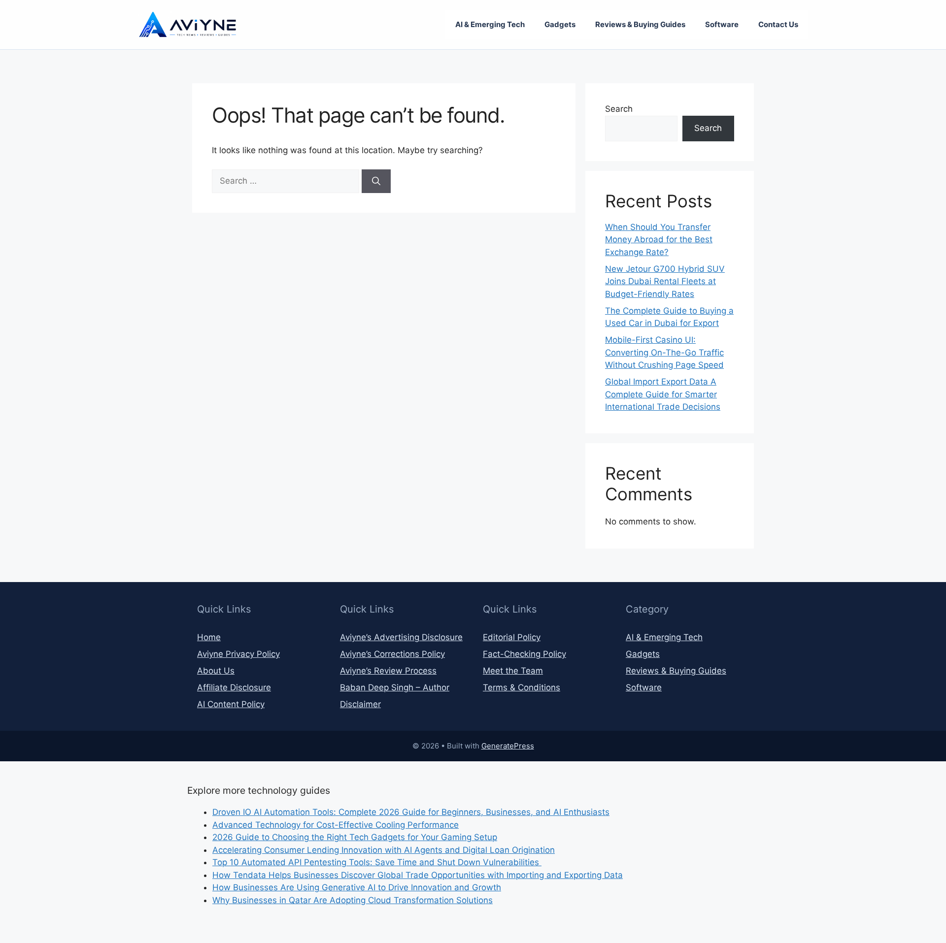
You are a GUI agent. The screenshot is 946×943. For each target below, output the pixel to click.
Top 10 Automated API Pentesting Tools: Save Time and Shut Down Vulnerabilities (376, 862)
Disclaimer (360, 704)
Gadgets (559, 24)
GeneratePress (507, 745)
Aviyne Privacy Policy (238, 654)
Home (209, 637)
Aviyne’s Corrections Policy (392, 654)
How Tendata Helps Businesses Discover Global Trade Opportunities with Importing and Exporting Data (417, 875)
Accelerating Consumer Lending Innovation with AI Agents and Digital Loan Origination (383, 850)
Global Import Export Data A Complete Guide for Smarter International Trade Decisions (662, 394)
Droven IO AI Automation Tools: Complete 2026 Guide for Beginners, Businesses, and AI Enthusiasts (410, 812)
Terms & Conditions (521, 687)
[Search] (376, 181)
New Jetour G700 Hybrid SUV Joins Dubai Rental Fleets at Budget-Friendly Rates (665, 281)
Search (619, 109)
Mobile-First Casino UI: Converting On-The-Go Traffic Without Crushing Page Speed (664, 352)
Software (722, 24)
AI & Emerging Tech (490, 24)
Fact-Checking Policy (524, 654)
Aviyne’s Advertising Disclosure (401, 637)
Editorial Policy (512, 637)
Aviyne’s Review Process (388, 671)
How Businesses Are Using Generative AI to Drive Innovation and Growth (356, 887)
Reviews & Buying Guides (640, 24)
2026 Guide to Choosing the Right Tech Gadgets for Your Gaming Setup (354, 837)
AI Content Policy (231, 704)
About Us (216, 671)
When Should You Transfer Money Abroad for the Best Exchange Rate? (658, 239)
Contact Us (778, 24)
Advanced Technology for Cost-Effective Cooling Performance (335, 825)
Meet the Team (513, 671)
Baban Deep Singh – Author (394, 687)
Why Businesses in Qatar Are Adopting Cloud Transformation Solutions (352, 900)
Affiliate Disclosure (234, 687)
